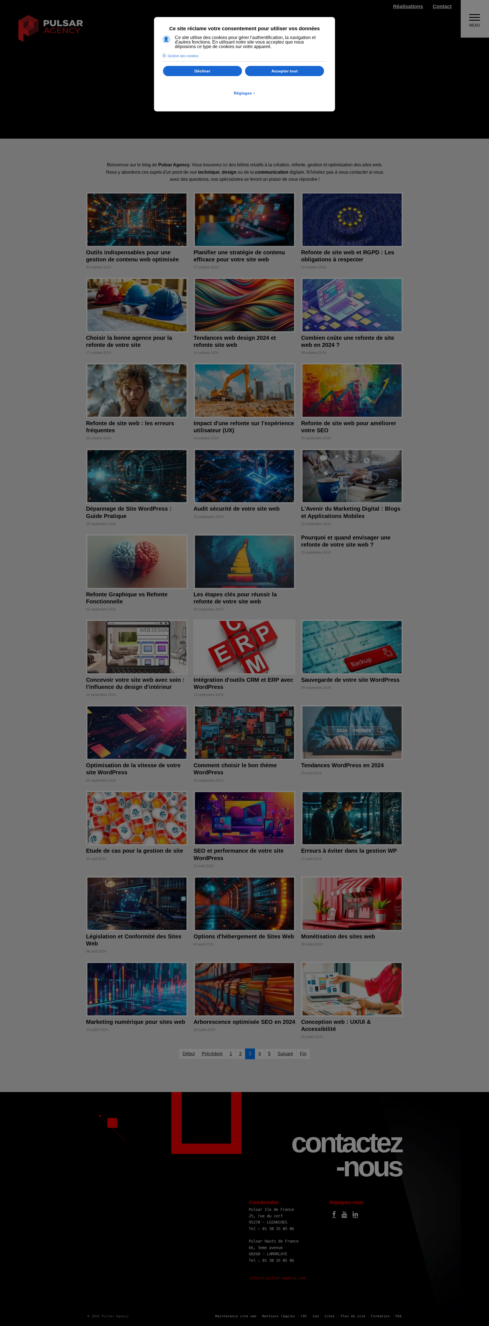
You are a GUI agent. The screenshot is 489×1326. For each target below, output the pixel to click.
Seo (316, 1316)
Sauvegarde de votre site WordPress (350, 680)
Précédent (212, 1053)
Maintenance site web (236, 1316)
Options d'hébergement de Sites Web (244, 936)
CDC (304, 1316)
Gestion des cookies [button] (183, 56)
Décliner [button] (202, 71)
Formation (380, 1316)
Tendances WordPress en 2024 (342, 765)
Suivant (285, 1053)
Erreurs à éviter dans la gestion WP (349, 851)
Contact (442, 6)
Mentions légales (278, 1316)
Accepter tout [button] (284, 71)
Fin (303, 1053)
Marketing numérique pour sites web (135, 1022)
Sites (330, 1316)
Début (189, 1053)
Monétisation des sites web (338, 936)
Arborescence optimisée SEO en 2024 (244, 1022)
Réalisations (408, 6)
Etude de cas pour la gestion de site (134, 851)
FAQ (398, 1316)
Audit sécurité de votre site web (237, 509)
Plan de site (353, 1316)
